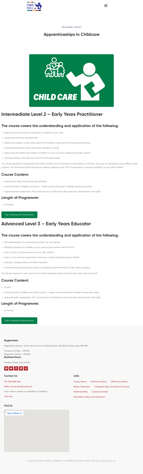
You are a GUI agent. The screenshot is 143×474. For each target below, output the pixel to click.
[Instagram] (10, 365)
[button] (106, 5)
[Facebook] (4, 365)
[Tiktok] (26, 368)
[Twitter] (7, 365)
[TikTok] (15, 365)
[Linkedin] (12, 365)
